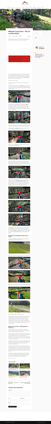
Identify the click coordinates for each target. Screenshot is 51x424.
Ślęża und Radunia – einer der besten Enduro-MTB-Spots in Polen (24, 376)
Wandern (39, 57)
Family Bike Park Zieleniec (19, 319)
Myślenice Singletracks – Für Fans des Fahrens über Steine (25, 383)
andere (30, 7)
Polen (20, 7)
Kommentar (10, 390)
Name (9, 398)
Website (9, 402)
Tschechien (26, 7)
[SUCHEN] (44, 33)
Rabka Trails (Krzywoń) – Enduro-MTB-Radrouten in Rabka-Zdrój (13, 369)
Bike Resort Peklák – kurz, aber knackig (24, 369)
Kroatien (13, 7)
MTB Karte (38, 7)
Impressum (44, 422)
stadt (36, 57)
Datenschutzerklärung (40, 422)
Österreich (16, 7)
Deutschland (8, 7)
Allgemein (34, 7)
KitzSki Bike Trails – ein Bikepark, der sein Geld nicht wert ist (13, 376)
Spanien (23, 7)
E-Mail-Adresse (22, 398)
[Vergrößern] (29, 80)
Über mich (42, 7)
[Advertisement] (19, 68)
